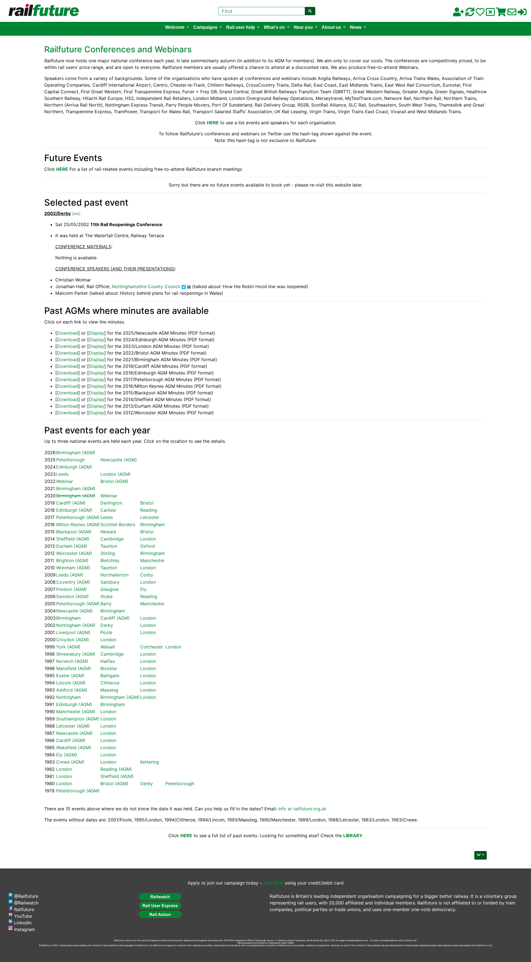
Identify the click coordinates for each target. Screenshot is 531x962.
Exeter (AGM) (70, 675)
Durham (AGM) (71, 546)
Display (96, 333)
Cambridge (112, 539)
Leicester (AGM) (73, 726)
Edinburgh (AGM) (74, 467)
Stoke (106, 596)
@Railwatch (26, 903)
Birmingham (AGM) (75, 452)
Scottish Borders (117, 524)
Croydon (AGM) (72, 639)
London (148, 539)
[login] (522, 13)
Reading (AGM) (116, 769)
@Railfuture (26, 896)
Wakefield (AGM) (73, 747)
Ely (143, 589)
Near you (303, 27)
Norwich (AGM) (72, 661)
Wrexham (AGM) (73, 567)
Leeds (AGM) (69, 575)
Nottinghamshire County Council (146, 286)
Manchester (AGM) (75, 711)
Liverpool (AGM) (73, 632)
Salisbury (109, 582)
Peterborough (70, 459)
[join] (458, 13)
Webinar (64, 481)
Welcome (174, 27)
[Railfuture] (42, 10)
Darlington (111, 503)
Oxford (147, 546)
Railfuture (24, 909)
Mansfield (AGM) (73, 668)
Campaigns (205, 27)
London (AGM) (115, 474)
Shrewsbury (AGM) (75, 654)
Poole (106, 632)
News (355, 27)
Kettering (149, 762)
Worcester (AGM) (74, 553)
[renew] (469, 13)
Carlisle (108, 510)
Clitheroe (109, 683)
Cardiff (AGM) (70, 503)
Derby (106, 625)
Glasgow (109, 589)
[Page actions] (480, 855)
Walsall (107, 647)
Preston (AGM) (71, 589)
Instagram (24, 929)
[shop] (501, 13)
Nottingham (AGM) (75, 625)
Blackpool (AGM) (74, 531)
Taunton (108, 546)
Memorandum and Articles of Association (259, 943)
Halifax (107, 661)
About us (331, 27)
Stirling (107, 553)
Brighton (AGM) (72, 560)
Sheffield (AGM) (72, 539)
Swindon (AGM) (72, 596)
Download (67, 333)
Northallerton (114, 575)
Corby (146, 575)
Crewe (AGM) (70, 762)
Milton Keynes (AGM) (78, 524)
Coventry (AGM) (73, 582)
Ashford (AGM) (71, 690)
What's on (274, 27)
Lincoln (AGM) (71, 683)
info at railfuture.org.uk (302, 808)
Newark (108, 531)
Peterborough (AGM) (78, 517)
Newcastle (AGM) (118, 459)
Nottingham (68, 697)
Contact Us (410, 940)
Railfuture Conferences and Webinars (118, 49)
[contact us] (511, 13)
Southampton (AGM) (77, 719)
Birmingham (152, 524)
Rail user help (240, 27)
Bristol (146, 503)
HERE (62, 169)
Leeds (62, 474)
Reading (148, 510)
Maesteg (109, 690)
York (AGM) (68, 647)
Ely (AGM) (66, 754)
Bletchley (109, 560)
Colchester (151, 647)
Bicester (108, 668)
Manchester (152, 560)
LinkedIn (23, 922)
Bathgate (109, 675)
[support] (480, 13)
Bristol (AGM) (114, 481)
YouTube (23, 916)
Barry (105, 603)
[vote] (490, 13)
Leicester (149, 517)
